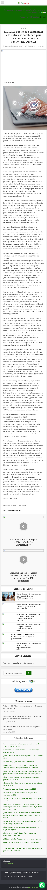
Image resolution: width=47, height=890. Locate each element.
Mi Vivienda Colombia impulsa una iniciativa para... (24, 648)
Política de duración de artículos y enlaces (18, 876)
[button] (42, 885)
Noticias (24, 594)
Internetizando (33, 887)
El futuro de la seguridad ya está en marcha (26, 607)
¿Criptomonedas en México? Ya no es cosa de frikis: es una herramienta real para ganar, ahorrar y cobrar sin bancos (22, 815)
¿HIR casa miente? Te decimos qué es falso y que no (22, 839)
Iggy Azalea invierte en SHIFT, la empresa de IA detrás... (25, 598)
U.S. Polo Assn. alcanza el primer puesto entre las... (22, 638)
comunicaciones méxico (12, 510)
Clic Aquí (43, 17)
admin (41, 46)
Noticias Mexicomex (35, 594)
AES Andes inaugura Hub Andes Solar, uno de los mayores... (25, 618)
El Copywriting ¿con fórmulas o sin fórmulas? (19, 762)
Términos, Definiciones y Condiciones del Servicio (21, 873)
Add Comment (30, 46)
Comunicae (13, 498)
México (23, 29)
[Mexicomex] (23, 2)
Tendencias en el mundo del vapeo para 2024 (19, 789)
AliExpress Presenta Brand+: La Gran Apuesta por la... (25, 628)
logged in (16, 663)
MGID (25, 376)
